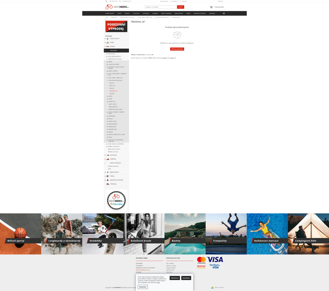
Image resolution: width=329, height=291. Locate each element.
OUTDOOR (113, 155)
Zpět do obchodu (177, 49)
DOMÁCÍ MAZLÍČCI (113, 166)
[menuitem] (110, 13)
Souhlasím (186, 278)
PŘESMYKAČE (112, 126)
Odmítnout (175, 278)
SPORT (112, 42)
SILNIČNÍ (111, 93)
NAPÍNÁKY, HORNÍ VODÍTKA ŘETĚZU (116, 67)
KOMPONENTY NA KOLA (115, 59)
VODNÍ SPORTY (115, 39)
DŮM (109, 169)
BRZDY (110, 61)
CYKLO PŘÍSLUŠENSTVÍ (114, 56)
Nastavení (142, 287)
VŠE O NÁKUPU (164, 1)
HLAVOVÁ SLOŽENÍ (113, 64)
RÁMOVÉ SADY (112, 129)
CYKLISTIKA (113, 50)
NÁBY (110, 99)
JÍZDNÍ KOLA (111, 54)
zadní (171, 58)
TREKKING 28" (113, 91)
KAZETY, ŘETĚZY (113, 71)
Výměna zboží (170, 270)
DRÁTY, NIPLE (113, 104)
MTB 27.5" (112, 85)
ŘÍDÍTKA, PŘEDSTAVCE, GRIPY (116, 134)
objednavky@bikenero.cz (143, 270)
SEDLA (110, 137)
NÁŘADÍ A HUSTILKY (113, 146)
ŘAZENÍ (110, 132)
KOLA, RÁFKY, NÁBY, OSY (115, 78)
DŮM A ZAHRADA (115, 163)
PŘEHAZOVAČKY (113, 124)
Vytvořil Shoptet (219, 287)
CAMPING (113, 159)
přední (165, 58)
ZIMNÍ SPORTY (114, 172)
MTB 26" (111, 88)
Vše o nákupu (170, 263)
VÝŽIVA (112, 176)
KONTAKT (184, 1)
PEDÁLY (110, 119)
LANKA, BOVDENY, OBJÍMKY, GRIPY (116, 112)
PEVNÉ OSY (112, 101)
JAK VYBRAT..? (174, 1)
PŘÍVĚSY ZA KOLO (113, 152)
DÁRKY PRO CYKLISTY (114, 149)
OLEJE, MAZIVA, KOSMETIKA (116, 144)
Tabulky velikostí (171, 268)
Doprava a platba (171, 265)
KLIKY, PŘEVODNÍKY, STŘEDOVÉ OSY (117, 74)
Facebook (138, 272)
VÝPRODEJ (113, 184)
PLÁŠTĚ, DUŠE (112, 121)
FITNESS (112, 46)
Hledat (180, 7)
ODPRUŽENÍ (111, 116)
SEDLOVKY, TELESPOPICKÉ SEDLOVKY (115, 140)
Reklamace (169, 272)
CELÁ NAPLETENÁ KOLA (115, 80)
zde (158, 282)
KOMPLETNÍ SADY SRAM (115, 109)
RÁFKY (110, 96)
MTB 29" (111, 83)
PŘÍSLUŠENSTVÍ (113, 107)
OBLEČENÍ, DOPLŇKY (116, 180)
